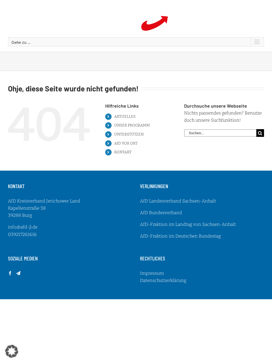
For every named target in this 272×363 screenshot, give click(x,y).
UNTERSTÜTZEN (129, 134)
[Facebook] (10, 273)
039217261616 (22, 234)
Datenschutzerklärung (163, 280)
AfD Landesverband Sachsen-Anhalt (178, 201)
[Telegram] (18, 273)
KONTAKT (122, 152)
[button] (11, 351)
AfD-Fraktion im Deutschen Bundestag (180, 236)
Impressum (152, 273)
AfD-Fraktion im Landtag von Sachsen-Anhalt (188, 224)
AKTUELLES (124, 116)
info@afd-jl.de (22, 227)
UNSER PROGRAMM (132, 125)
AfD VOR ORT (126, 143)
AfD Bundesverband (161, 213)
